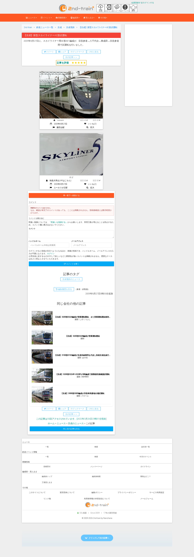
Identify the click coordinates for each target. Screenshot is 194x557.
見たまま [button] (89, 18)
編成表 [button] (75, 18)
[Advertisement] (148, 65)
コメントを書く (72, 264)
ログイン (51, 253)
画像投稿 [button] (61, 18)
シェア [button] (63, 52)
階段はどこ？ (145, 476)
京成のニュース (76, 423)
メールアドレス (77, 241)
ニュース (61, 423)
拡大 (91, 127)
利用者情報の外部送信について (97, 499)
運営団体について (67, 492)
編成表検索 (96, 476)
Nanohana (107, 518)
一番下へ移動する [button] (72, 195)
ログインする (148, 3)
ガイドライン (145, 467)
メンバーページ (96, 467)
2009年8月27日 (59, 124)
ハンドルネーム (35, 241)
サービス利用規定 (156, 492)
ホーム (51, 423)
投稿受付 (47, 467)
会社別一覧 (145, 447)
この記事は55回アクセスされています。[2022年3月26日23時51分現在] (71, 418)
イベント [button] (46, 18)
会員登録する (136, 3)
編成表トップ (47, 476)
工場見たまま (47, 482)
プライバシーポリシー (127, 492)
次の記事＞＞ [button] (71, 57)
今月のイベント (145, 457)
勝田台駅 (60, 127)
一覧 (47, 447)
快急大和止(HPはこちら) (59, 180)
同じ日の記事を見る (71, 429)
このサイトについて (37, 492)
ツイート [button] (50, 52)
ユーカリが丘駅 (60, 187)
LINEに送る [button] (94, 52)
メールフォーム (146, 499)
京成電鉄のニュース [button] (71, 279)
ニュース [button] (32, 18)
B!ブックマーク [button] (77, 52)
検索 (96, 447)
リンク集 (47, 499)
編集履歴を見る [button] (65, 289)
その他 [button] (103, 18)
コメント (32, 229)
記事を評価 (63, 62)
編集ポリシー (97, 492)
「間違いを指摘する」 (58, 222)
